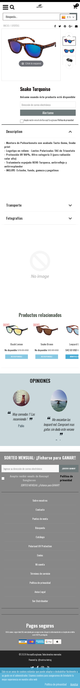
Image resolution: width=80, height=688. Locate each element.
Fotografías (14, 218)
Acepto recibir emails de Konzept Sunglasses (41, 478)
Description (14, 131)
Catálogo (40, 537)
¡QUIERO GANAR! (69, 468)
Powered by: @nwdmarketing (40, 659)
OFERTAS (15, 25)
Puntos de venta (40, 519)
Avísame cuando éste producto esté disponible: (48, 97)
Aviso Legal (40, 592)
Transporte (14, 205)
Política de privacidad (65, 120)
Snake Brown (47, 344)
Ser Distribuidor (40, 601)
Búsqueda (40, 528)
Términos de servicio (40, 573)
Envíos (40, 555)
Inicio (6, 25)
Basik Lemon (16, 344)
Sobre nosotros (40, 500)
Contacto (40, 509)
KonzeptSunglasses (34, 654)
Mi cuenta (40, 564)
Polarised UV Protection (40, 546)
